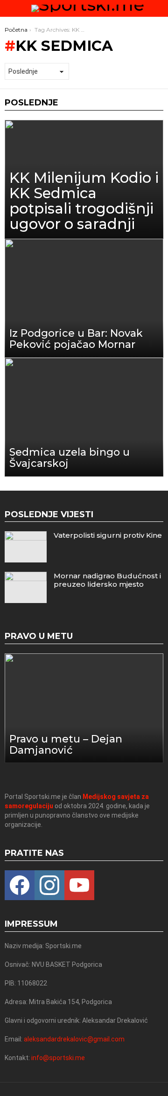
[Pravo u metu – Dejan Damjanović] (84, 708)
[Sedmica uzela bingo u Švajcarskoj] (84, 417)
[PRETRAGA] (159, 8)
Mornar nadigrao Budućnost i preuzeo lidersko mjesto (107, 580)
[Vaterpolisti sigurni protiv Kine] (26, 546)
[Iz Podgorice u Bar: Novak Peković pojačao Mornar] (84, 298)
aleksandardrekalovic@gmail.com (74, 1039)
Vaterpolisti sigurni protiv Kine (108, 535)
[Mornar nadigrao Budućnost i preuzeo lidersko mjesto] (26, 587)
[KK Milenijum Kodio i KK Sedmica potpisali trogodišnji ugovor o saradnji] (84, 179)
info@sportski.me (58, 1057)
